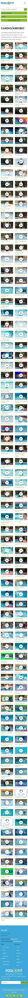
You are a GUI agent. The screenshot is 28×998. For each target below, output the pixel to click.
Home (18, 947)
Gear (18, 965)
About (18, 950)
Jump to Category (14, 13)
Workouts (19, 953)
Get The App (6, 947)
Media (18, 959)
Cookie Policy (6, 964)
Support (4, 953)
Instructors (19, 962)
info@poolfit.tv (14, 939)
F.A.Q (4, 950)
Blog (18, 956)
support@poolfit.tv (17, 941)
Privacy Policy (6, 961)
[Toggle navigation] (25, 3)
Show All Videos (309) (14, 20)
